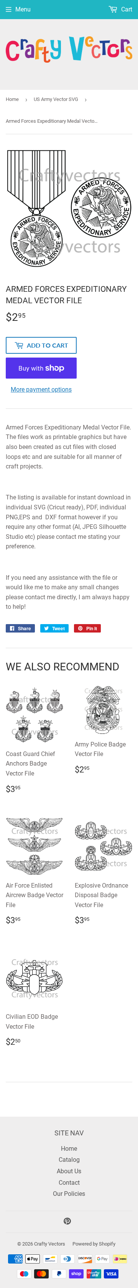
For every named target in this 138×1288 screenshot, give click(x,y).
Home (12, 99)
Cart (126, 9)
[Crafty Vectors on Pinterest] (67, 1222)
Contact (69, 1182)
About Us (69, 1171)
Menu (23, 9)
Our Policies (69, 1193)
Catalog (69, 1159)
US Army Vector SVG (56, 99)
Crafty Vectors (49, 1244)
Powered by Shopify (93, 1244)
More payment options (41, 389)
